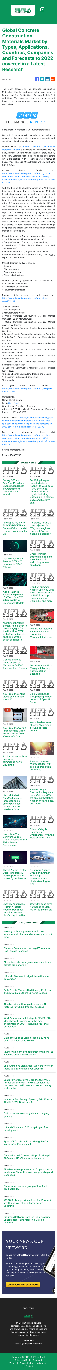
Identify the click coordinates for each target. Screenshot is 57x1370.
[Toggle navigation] (42, 9)
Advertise (41, 1363)
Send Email (13, 403)
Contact (29, 1366)
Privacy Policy (26, 1363)
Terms (12, 1363)
